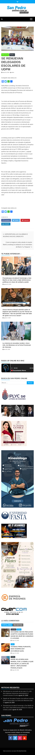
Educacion (5, 54)
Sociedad (13, 629)
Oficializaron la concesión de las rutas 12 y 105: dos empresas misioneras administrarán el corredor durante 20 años (17, 693)
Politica (12, 54)
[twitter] (15, 738)
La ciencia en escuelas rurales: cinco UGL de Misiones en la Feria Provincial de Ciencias (17, 345)
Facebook (6, 220)
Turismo (19, 629)
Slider (12, 644)
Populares (7, 625)
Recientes (18, 625)
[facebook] (10, 738)
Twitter (16, 220)
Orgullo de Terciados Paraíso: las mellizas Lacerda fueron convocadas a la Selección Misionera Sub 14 (18, 700)
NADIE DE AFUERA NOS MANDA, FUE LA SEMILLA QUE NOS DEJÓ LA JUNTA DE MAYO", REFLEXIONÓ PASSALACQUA (22, 663)
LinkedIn (6, 224)
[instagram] (20, 738)
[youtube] (24, 738)
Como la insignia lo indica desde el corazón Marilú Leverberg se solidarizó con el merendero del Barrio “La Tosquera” (17, 245)
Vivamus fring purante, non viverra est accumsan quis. (21, 649)
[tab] (7, 625)
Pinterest (26, 220)
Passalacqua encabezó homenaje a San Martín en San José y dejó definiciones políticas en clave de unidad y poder (17, 280)
